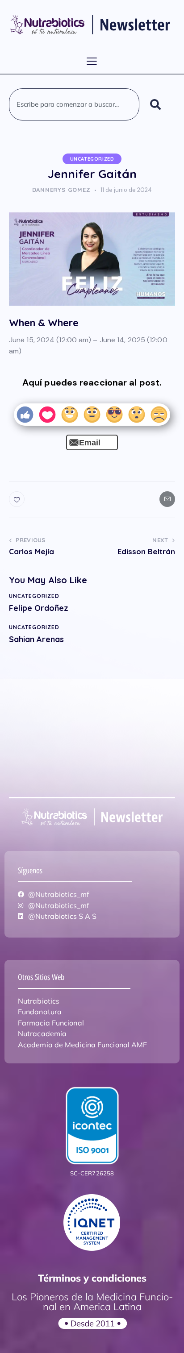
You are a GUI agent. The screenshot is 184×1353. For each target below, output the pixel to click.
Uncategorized (92, 159)
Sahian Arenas (36, 639)
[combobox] (74, 104)
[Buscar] (157, 104)
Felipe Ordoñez (38, 608)
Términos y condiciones (92, 1278)
